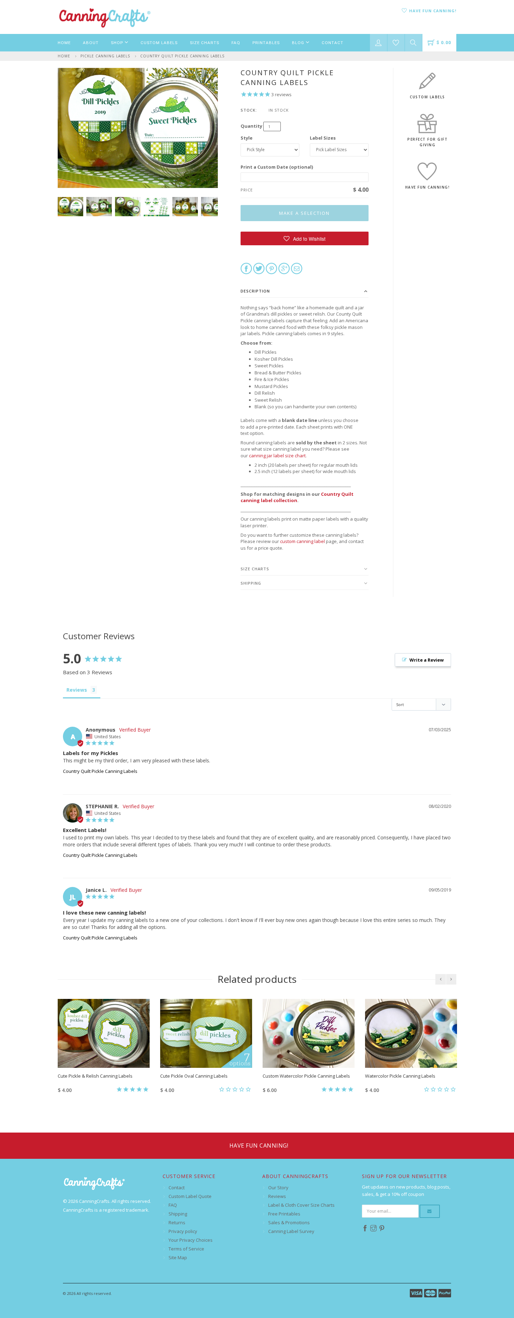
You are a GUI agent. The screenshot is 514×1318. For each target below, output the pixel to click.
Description (255, 291)
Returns (177, 1222)
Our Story (278, 1187)
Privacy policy (183, 1231)
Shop (117, 42)
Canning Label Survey (291, 1231)
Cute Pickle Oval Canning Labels (194, 1076)
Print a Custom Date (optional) (277, 167)
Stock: (249, 110)
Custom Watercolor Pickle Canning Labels (306, 1076)
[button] (305, 238)
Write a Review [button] (426, 660)
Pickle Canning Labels (105, 56)
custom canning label (302, 541)
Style (246, 138)
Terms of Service (186, 1249)
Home (64, 42)
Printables (266, 42)
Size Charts (204, 42)
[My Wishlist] (396, 42)
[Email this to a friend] (296, 268)
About (91, 42)
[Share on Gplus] (284, 268)
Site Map (178, 1257)
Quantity (251, 126)
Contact (332, 42)
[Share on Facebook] (246, 268)
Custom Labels (159, 42)
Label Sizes (323, 138)
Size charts (255, 568)
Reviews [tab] (76, 689)
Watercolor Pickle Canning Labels (400, 1076)
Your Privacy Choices (191, 1240)
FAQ (235, 42)
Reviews (277, 1196)
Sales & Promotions (289, 1222)
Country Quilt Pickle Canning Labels (182, 56)
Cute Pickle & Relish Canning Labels (95, 1076)
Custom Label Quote (190, 1196)
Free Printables (284, 1214)
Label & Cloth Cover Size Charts (301, 1205)
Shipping (251, 583)
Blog (299, 42)
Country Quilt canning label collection (297, 497)
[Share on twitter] (259, 268)
